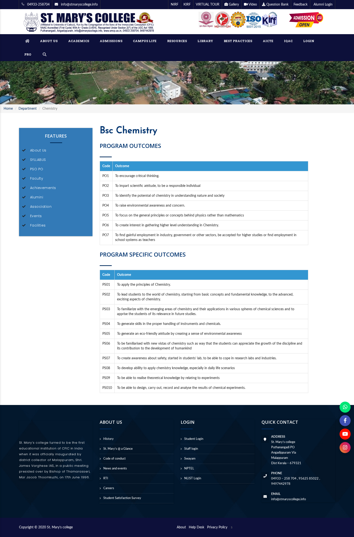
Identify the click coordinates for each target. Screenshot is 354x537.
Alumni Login (323, 4)
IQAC (288, 41)
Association (41, 206)
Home (8, 108)
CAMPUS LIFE (145, 41)
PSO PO (36, 169)
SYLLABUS (38, 159)
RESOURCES (177, 41)
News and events (115, 468)
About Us (38, 150)
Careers (108, 488)
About (182, 527)
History (108, 439)
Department (28, 108)
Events (36, 216)
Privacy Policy (217, 527)
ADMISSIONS (111, 41)
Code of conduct (114, 458)
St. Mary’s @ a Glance (118, 448)
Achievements (43, 187)
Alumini (36, 197)
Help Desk (197, 527)
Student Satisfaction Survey (122, 498)
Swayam (190, 458)
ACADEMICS (78, 41)
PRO (27, 54)
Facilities (38, 225)
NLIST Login (192, 478)
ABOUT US (49, 41)
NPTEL (189, 468)
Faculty (36, 178)
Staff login (191, 448)
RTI (105, 478)
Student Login (193, 439)
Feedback (301, 4)
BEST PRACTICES (238, 41)
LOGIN (308, 41)
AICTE (268, 41)
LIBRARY (205, 41)
